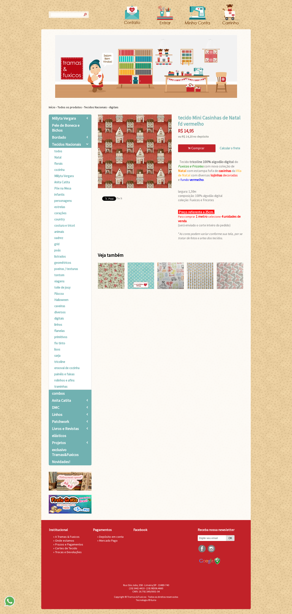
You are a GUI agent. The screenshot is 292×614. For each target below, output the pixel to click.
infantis (59, 194)
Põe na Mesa (62, 188)
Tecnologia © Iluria (146, 600)
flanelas (59, 331)
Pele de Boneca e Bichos (66, 128)
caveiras (59, 306)
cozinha (59, 170)
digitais (113, 107)
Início (52, 107)
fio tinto (59, 343)
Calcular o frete (230, 148)
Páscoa (59, 294)
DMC (55, 407)
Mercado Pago (108, 540)
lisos (57, 349)
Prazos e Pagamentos (69, 544)
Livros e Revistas (65, 428)
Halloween (61, 300)
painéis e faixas (64, 374)
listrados (60, 256)
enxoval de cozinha (67, 368)
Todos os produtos (70, 107)
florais (58, 163)
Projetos (59, 442)
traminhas (61, 386)
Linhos (57, 414)
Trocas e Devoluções (68, 552)
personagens (63, 201)
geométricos (62, 263)
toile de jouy (62, 287)
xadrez (58, 238)
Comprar (197, 148)
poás (57, 250)
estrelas (59, 207)
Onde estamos (64, 540)
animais (59, 232)
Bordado (59, 137)
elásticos (59, 435)
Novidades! (61, 461)
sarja (57, 355)
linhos (58, 324)
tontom (59, 275)
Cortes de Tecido (66, 548)
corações (60, 213)
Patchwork (60, 421)
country (59, 219)
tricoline (59, 362)
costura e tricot (64, 225)
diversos (60, 312)
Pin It (119, 198)
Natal (57, 157)
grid (56, 244)
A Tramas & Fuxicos (67, 537)
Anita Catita (62, 182)
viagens (59, 281)
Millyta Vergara (64, 118)
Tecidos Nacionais (95, 107)
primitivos (60, 337)
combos (58, 393)
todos (58, 151)
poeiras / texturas (66, 269)
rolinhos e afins (64, 380)
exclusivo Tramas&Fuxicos (65, 452)
